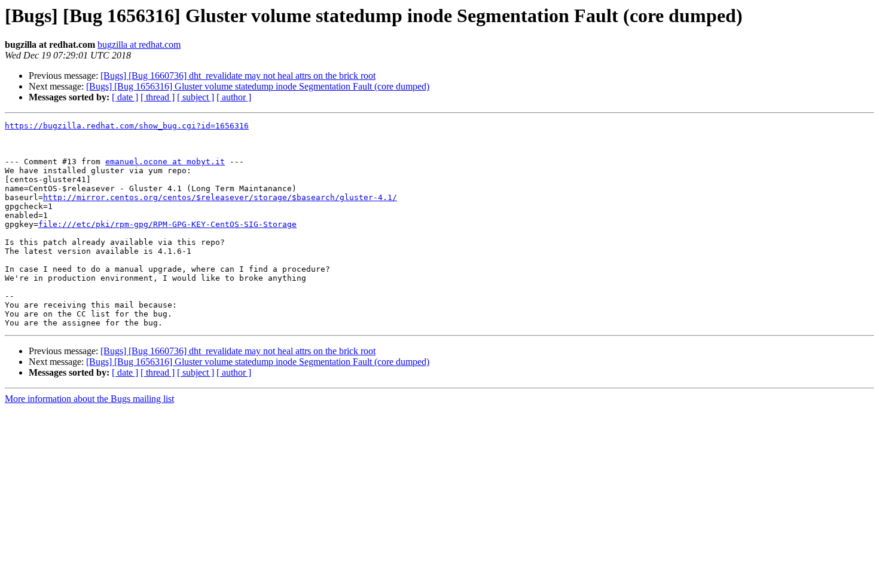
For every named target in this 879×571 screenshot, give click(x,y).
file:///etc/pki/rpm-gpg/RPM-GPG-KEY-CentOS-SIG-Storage (167, 224)
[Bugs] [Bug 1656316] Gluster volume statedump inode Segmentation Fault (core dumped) (257, 86)
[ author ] (233, 97)
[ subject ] (195, 97)
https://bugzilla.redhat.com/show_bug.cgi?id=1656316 (127, 125)
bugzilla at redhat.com (139, 44)
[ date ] (125, 97)
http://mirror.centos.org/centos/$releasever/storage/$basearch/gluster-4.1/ (220, 197)
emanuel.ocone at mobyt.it (165, 161)
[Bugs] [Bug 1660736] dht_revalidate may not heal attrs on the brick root (238, 75)
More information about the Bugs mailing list (89, 399)
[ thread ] (158, 97)
